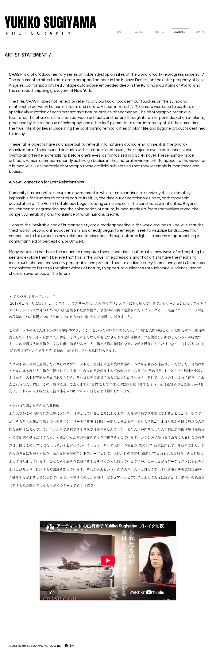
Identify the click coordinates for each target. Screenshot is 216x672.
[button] (138, 30)
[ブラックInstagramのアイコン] (72, 646)
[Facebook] (66, 646)
